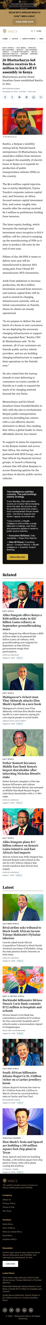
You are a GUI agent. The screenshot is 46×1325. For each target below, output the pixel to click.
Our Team (7, 1211)
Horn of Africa (9, 1228)
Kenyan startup (10, 54)
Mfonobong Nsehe (11, 89)
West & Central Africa (13, 996)
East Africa (8, 48)
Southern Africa (11, 924)
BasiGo (20, 50)
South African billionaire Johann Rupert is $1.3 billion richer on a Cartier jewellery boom (22, 1077)
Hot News (21, 48)
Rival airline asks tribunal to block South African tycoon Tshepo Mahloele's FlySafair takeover (22, 932)
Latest (15, 39)
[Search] (32, 31)
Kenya (34, 52)
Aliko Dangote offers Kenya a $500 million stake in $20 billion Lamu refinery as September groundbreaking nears (22, 622)
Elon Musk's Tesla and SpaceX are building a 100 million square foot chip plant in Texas (23, 1147)
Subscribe (10, 1264)
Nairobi (24, 54)
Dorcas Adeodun (11, 655)
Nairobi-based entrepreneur (20, 55)
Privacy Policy (9, 1203)
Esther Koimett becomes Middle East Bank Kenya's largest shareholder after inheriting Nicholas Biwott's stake (22, 770)
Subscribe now (24, 22)
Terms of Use (8, 1207)
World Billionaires (12, 1138)
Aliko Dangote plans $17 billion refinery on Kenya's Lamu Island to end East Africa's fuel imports (20, 847)
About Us (7, 1200)
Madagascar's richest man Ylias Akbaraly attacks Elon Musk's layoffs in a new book (22, 700)
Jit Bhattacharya (20, 52)
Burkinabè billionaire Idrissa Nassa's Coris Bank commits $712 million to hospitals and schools (22, 1005)
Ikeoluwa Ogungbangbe (14, 1030)
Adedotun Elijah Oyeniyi (14, 721)
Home (5, 39)
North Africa (28, 39)
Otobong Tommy (11, 1169)
